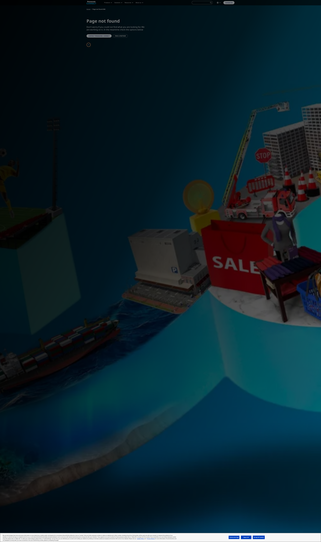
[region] (160, 537)
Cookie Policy (140, 538)
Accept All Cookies (259, 537)
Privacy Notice (151, 538)
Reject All (246, 537)
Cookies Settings (234, 537)
